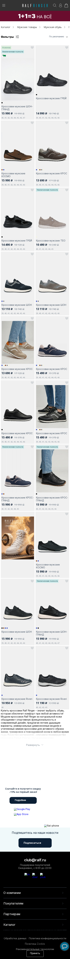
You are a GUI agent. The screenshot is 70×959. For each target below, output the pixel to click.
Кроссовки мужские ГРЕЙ (51, 98)
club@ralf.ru (35, 859)
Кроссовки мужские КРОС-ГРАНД (18, 499)
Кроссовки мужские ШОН (17, 304)
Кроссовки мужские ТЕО (50, 240)
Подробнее (20, 800)
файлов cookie (40, 940)
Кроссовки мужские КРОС (51, 173)
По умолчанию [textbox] (56, 36)
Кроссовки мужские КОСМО (13, 175)
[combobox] (52, 37)
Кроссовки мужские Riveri (17, 698)
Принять (35, 953)
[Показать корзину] (66, 6)
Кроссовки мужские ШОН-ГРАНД (17, 108)
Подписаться (32, 842)
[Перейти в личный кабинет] (60, 6)
